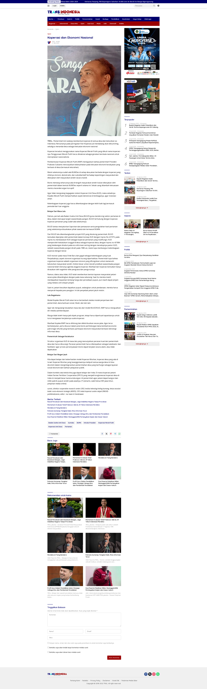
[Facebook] (146, 674)
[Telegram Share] (115, 433)
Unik (105, 24)
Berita (51, 19)
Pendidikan (115, 19)
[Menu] (48, 6)
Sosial (98, 19)
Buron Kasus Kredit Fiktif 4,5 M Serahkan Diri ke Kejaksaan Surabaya (150, 232)
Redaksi (85, 681)
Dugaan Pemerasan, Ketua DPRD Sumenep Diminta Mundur (139, 272)
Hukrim (69, 19)
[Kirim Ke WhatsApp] (119, 433)
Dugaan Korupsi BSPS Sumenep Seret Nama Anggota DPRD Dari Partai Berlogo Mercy (140, 279)
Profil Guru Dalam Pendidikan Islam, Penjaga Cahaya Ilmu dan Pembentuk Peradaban (78, 414)
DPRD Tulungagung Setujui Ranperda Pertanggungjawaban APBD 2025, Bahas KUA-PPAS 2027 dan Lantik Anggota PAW (143, 149)
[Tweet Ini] (106, 433)
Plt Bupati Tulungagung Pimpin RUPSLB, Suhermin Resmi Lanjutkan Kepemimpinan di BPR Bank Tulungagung (144, 142)
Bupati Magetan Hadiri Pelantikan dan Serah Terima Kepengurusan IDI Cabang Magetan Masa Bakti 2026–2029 (143, 126)
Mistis (99, 24)
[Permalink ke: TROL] (49, 42)
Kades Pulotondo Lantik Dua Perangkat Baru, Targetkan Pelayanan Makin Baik (156, 2)
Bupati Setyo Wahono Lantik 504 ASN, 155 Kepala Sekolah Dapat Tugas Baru (147, 316)
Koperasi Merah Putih (106, 423)
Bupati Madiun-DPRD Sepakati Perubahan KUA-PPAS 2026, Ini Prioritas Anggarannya (147, 326)
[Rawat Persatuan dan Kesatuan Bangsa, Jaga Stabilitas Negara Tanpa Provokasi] (58, 449)
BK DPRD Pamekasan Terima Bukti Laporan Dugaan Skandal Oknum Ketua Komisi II (140, 264)
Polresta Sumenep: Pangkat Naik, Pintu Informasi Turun (67, 411)
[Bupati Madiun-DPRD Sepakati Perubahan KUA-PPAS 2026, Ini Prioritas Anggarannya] (129, 326)
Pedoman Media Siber (129, 681)
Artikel (58, 41)
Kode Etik (115, 681)
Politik (77, 19)
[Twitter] (150, 674)
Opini (82, 24)
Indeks (62, 5)
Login (54, 5)
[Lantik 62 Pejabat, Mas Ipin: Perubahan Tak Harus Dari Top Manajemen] (129, 336)
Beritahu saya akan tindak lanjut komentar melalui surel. (68, 648)
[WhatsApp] (158, 674)
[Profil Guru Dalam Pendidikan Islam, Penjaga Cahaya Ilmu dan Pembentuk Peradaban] (84, 473)
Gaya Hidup (137, 19)
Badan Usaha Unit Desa (57, 423)
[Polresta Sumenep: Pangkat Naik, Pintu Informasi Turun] (58, 473)
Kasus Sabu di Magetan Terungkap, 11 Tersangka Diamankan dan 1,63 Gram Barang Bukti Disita (131, 232)
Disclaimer (106, 681)
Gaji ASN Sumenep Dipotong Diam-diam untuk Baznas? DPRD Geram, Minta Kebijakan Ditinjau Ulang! (141, 295)
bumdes (71, 423)
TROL (53, 41)
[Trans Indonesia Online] (63, 12)
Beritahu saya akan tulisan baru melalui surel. (65, 652)
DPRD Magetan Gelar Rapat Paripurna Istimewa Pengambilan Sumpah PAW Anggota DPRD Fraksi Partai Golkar (141, 287)
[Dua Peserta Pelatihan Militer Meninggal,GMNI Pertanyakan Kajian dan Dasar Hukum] (109, 473)
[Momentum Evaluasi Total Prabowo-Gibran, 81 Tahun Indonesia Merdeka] (84, 449)
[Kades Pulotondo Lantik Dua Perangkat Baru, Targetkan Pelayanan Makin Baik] (129, 200)
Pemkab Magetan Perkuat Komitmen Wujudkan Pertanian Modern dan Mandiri (144, 134)
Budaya (105, 19)
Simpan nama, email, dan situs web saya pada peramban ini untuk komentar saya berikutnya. (81, 643)
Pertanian (68, 427)
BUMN (79, 423)
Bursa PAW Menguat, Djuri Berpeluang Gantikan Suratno (141, 256)
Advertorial (64, 24)
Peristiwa (61, 19)
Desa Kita (74, 24)
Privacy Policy (95, 681)
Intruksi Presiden (90, 423)
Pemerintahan (87, 19)
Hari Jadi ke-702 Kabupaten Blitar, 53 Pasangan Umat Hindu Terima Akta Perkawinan (142, 157)
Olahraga (147, 19)
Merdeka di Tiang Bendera (57, 408)
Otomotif (113, 24)
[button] (154, 5)
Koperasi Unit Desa (55, 427)
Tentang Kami (75, 681)
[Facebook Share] (102, 433)
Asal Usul (90, 24)
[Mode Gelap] (158, 6)
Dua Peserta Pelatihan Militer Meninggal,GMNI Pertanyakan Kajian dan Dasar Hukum (77, 417)
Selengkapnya (141, 208)
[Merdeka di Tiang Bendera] (109, 449)
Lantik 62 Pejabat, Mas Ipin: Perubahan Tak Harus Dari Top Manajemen (148, 335)
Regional (52, 24)
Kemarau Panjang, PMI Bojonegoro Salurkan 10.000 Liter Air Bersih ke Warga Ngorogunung (84, 2)
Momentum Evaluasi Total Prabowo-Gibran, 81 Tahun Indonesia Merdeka (73, 405)
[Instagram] (154, 674)
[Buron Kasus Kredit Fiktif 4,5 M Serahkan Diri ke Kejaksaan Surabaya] (151, 224)
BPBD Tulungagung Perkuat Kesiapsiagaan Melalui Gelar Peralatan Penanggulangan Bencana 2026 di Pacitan (144, 165)
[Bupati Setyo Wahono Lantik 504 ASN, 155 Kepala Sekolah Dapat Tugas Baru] (129, 316)
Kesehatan (126, 19)
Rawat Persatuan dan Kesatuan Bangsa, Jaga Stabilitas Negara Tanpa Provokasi (76, 402)
